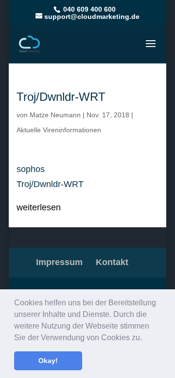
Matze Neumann (55, 115)
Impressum (59, 262)
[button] (145, 338)
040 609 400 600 (88, 9)
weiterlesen (39, 207)
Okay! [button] (48, 360)
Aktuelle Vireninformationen (59, 130)
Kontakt (112, 262)
